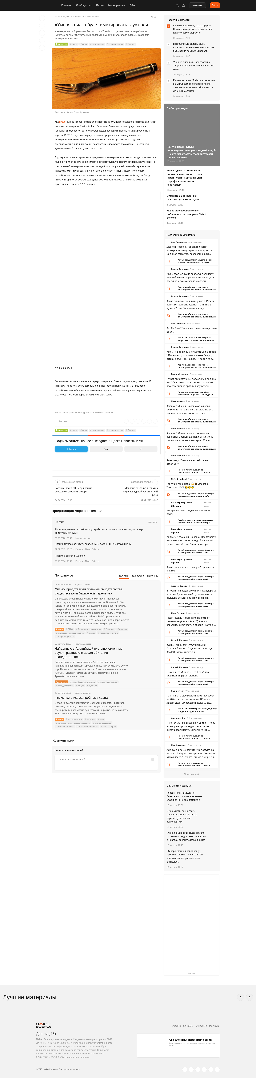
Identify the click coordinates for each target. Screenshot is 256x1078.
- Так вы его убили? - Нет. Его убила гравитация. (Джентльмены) (188, 674)
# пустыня (92, 685)
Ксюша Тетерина (180, 269)
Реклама (214, 1025)
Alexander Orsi (178, 718)
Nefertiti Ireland (179, 479)
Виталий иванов (179, 374)
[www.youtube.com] (197, 1069)
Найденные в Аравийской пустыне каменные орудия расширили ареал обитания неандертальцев (89, 653)
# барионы (109, 629)
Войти (215, 5)
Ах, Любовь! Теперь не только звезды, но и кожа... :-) (192, 330)
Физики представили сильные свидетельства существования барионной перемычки (89, 591)
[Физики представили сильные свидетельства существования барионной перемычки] (145, 600)
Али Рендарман (179, 242)
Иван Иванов (178, 401)
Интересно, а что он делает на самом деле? (188, 512)
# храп (112, 726)
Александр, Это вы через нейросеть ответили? (187, 462)
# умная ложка (97, 44)
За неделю (138, 575)
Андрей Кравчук (179, 586)
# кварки (91, 633)
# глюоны (122, 629)
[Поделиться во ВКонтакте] (42, 48)
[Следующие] (249, 997)
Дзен (106, 449)
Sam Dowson (177, 691)
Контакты (188, 1025)
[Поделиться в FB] (42, 25)
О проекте (201, 1025)
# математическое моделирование (73, 723)
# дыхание (90, 719)
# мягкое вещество (102, 723)
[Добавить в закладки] (42, 18)
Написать (197, 5)
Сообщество (83, 5)
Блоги (100, 5)
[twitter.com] (184, 1069)
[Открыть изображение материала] (106, 78)
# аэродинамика (74, 719)
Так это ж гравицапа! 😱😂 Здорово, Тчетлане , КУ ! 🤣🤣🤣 (188, 486)
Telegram (71, 449)
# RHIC (69, 629)
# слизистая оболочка (87, 726)
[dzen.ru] (204, 1069)
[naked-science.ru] (217, 1069)
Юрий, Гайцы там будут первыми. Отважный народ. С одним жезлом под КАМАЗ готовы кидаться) (189, 648)
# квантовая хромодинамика (70, 633)
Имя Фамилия (178, 323)
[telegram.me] (210, 1069)
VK (141, 449)
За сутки (124, 575)
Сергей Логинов (179, 640)
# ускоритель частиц (108, 633)
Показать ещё (191, 774)
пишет (63, 121)
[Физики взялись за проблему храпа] (145, 708)
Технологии (61, 44)
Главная (66, 5)
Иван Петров (178, 613)
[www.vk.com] (191, 1069)
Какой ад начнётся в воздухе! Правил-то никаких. (190, 569)
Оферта (176, 1025)
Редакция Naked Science (87, 16)
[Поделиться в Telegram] (42, 40)
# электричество (115, 44)
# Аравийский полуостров (82, 682)
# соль (83, 44)
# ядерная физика (65, 636)
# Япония (130, 44)
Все (100, 511)
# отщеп (80, 685)
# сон (103, 726)
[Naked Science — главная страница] (48, 5)
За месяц (152, 575)
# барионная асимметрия (88, 629)
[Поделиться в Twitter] (42, 33)
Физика (59, 629)
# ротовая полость (65, 726)
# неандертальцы (64, 685)
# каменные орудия (107, 682)
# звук (101, 719)
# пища (73, 44)
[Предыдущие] (240, 997)
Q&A (132, 5)
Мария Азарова (83, 538)
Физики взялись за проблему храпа (81, 697)
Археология (61, 682)
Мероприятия (116, 5)
